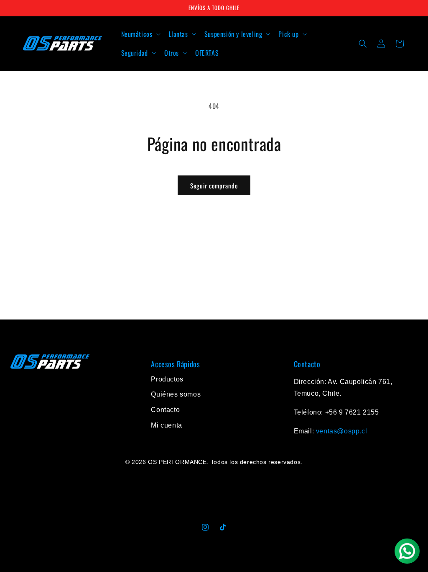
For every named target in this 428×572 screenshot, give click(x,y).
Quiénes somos (176, 394)
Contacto (165, 409)
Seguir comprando (214, 185)
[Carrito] (399, 43)
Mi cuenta (166, 425)
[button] (140, 34)
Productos (167, 379)
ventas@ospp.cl (341, 431)
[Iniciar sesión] (381, 43)
